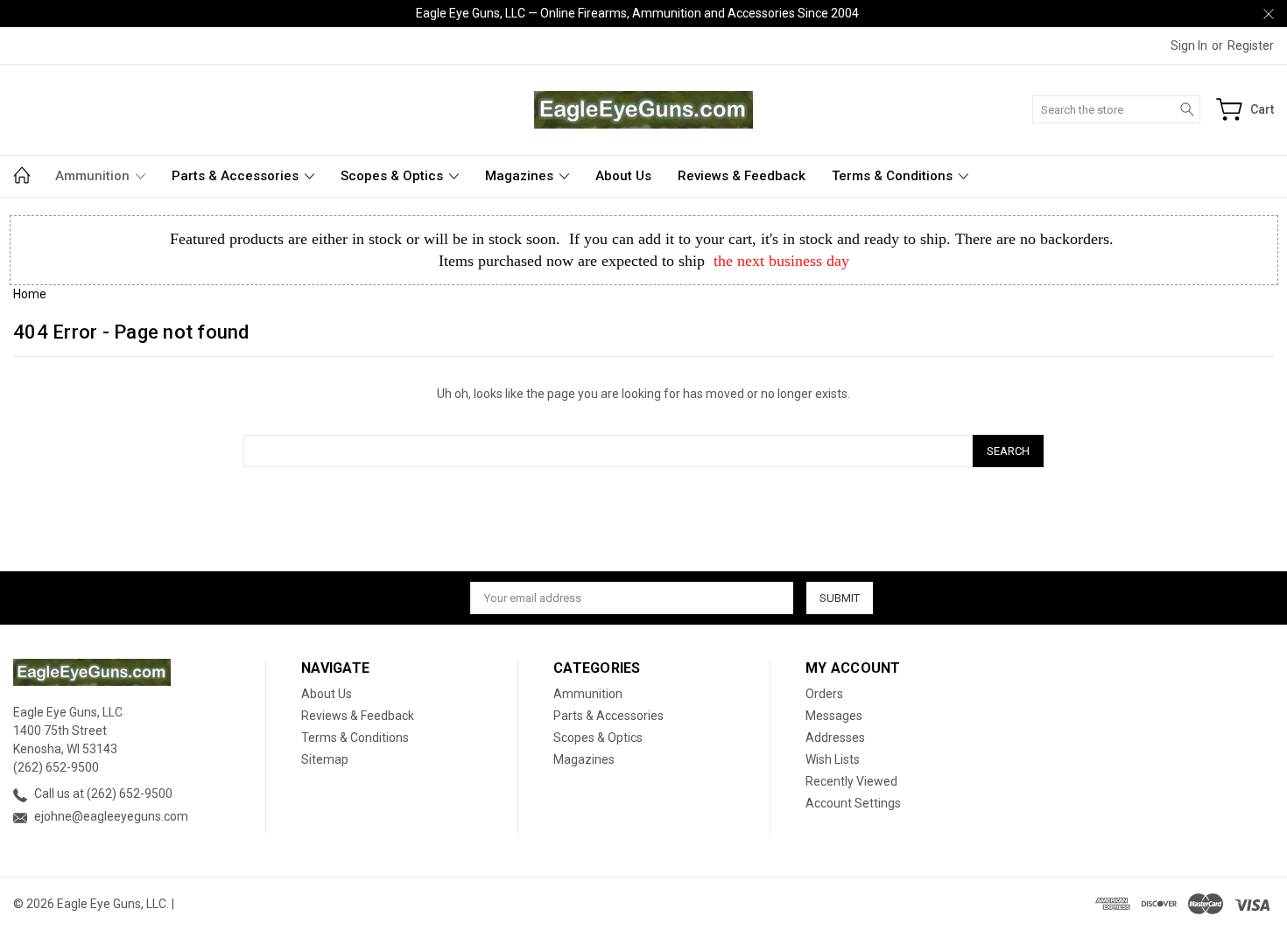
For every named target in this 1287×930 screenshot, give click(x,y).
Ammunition (94, 176)
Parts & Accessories (237, 176)
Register (1250, 45)
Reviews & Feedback (741, 176)
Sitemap (324, 759)
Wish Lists (832, 759)
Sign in (1189, 45)
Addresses (835, 738)
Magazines (521, 176)
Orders (824, 694)
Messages (833, 716)
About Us (623, 176)
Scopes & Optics (394, 176)
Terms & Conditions (894, 176)
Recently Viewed (851, 781)
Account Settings (853, 803)
